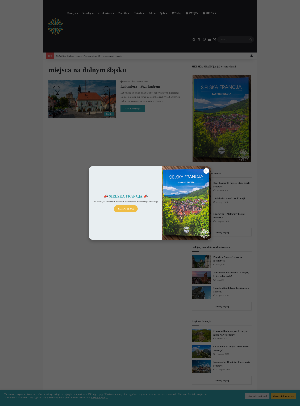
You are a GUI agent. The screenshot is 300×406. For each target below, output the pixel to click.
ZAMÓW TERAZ (126, 208)
